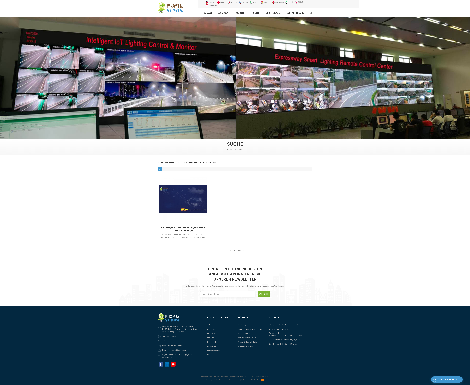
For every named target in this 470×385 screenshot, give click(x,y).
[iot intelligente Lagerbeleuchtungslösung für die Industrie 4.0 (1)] (183, 199)
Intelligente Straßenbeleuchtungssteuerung (287, 325)
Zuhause (207, 13)
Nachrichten (212, 346)
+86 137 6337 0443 (170, 341)
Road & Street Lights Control (250, 329)
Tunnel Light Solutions (247, 333)
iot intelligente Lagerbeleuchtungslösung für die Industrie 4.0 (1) (183, 229)
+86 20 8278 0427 (173, 336)
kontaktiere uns (295, 13)
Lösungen (223, 13)
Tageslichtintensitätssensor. (280, 329)
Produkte (239, 13)
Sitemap (209, 380)
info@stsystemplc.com (177, 345)
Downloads (212, 342)
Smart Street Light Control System (283, 344)
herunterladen (273, 13)
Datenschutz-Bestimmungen (229, 380)
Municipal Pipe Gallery (247, 338)
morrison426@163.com (177, 350)
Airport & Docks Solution (248, 342)
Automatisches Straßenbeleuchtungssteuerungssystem (285, 334)
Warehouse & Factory (247, 346)
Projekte (254, 13)
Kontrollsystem (244, 325)
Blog (209, 355)
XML (215, 380)
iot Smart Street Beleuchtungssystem (284, 340)
